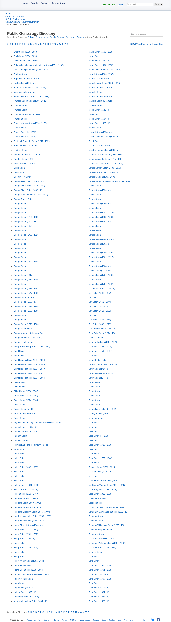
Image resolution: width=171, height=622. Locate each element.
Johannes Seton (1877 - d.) (101, 538)
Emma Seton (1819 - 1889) (26, 61)
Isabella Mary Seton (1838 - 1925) (104, 83)
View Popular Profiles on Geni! (147, 44)
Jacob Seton (94, 141)
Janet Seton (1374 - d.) (99, 378)
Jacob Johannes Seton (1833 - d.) (104, 150)
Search (158, 4)
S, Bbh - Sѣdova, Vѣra (15, 19)
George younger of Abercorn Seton (29, 333)
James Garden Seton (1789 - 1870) (105, 168)
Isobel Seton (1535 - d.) (99, 123)
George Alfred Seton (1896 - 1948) (29, 181)
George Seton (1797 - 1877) (26, 221)
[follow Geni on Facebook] (157, 620)
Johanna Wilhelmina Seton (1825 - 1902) (107, 525)
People (34, 3)
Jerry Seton (94, 476)
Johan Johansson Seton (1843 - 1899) (106, 507)
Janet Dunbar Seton (98, 360)
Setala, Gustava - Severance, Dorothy (22, 22)
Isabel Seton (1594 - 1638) (101, 65)
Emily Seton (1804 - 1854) (25, 56)
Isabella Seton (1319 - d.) (100, 87)
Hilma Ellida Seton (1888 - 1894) (28, 570)
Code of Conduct (108, 620)
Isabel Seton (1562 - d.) (99, 61)
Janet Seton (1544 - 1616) (101, 373)
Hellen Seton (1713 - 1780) (26, 494)
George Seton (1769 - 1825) (26, 235)
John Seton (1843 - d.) (99, 597)
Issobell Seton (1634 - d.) (100, 132)
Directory (38, 620)
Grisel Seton (19, 405)
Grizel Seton (19, 418)
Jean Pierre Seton (97, 418)
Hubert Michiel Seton (23, 579)
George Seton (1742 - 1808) (26, 262)
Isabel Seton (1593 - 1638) (101, 52)
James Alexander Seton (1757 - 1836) (106, 159)
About (29, 620)
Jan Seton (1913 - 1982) (100, 311)
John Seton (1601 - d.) (99, 592)
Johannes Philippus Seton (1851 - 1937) (107, 543)
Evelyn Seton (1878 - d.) (25, 83)
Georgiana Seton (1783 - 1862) (28, 338)
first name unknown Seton (25, 92)
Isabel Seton (94, 56)
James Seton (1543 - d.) (100, 221)
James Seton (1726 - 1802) (101, 284)
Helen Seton (19, 454)
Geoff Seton (19, 172)
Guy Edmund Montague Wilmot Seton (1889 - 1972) (37, 422)
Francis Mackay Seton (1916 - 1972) (30, 123)
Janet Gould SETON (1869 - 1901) (104, 364)
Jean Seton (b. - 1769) (99, 436)
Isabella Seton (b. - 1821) (100, 101)
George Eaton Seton (23, 329)
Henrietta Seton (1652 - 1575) (27, 507)
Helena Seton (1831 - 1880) (26, 485)
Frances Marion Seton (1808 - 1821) (30, 101)
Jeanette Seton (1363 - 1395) (102, 467)
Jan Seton (93, 297)
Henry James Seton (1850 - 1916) (29, 521)
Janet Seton (94, 382)
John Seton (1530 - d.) (99, 601)
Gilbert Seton (20, 382)
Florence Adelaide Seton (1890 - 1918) (31, 96)
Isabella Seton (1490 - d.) (100, 96)
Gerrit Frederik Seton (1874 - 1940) (29, 369)
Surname (47, 620)
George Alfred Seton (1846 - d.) (28, 190)
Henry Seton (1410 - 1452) (26, 530)
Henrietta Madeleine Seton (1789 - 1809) (32, 516)
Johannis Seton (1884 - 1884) (102, 547)
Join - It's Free (108, 5)
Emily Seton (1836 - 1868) (25, 52)
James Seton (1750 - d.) (100, 204)
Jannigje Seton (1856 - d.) (100, 413)
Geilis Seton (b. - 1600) (24, 163)
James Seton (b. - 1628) (100, 271)
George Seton (20, 204)
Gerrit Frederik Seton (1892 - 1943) (29, 364)
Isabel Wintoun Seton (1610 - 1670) (105, 70)
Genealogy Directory (14, 16)
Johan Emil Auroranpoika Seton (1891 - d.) (108, 512)
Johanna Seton (96, 516)
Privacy (65, 620)
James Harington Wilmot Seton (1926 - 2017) (109, 181)
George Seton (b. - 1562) (25, 297)
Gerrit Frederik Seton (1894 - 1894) (29, 378)
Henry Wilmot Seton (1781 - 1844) (29, 561)
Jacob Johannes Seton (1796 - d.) (104, 137)
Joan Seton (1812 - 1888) (100, 494)
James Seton (95, 186)
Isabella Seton (95, 92)
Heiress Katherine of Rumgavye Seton (31, 445)
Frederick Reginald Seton (25, 145)
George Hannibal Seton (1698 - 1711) (31, 195)
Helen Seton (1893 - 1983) (26, 467)
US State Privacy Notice (80, 620)
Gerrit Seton (19, 351)
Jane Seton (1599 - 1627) (100, 351)
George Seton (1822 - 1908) (26, 306)
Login (120, 5)
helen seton (19, 449)
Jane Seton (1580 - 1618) (100, 346)
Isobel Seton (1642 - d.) (99, 110)
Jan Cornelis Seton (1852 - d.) (102, 329)
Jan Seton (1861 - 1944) (100, 302)
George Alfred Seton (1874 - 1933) (29, 186)
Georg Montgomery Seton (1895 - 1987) (32, 346)
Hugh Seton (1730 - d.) (24, 588)
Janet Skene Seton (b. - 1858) (102, 409)
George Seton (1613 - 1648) (26, 288)
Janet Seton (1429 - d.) (99, 369)
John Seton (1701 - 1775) (100, 570)
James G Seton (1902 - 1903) (102, 177)
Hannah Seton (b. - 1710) (25, 431)
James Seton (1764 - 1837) (101, 239)
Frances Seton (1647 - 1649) (27, 114)
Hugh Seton (19, 583)
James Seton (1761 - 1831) (101, 275)
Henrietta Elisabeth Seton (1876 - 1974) (32, 512)
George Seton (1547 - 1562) (26, 293)
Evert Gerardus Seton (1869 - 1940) (30, 87)
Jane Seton (94, 355)
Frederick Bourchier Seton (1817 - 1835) (32, 141)
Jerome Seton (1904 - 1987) (101, 471)
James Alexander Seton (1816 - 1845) (106, 154)
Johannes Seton (96, 534)
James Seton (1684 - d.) (100, 266)
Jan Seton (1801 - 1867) (100, 293)
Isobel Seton (94, 114)
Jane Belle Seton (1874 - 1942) (103, 333)
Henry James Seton (23, 565)
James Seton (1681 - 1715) (101, 257)
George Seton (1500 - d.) (25, 302)
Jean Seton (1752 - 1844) (100, 458)
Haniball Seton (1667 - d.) (25, 427)
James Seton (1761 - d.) (100, 244)
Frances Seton (20, 105)
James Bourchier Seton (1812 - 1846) (106, 163)
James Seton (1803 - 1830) (101, 217)
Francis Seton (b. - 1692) (25, 132)
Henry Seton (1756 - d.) (24, 538)
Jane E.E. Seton (96, 338)
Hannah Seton (20, 436)
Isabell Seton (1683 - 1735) (101, 74)
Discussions (58, 3)
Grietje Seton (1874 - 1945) (26, 400)
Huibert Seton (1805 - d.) (25, 592)
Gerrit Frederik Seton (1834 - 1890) (29, 360)
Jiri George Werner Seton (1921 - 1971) (107, 485)
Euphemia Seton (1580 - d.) (26, 78)
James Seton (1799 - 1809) (101, 253)
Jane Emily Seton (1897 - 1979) (103, 342)
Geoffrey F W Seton (22, 177)
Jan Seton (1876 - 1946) (100, 306)
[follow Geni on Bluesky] (152, 620)
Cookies (95, 620)
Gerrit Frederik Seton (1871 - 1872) (29, 373)
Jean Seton (94, 422)
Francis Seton (20, 128)
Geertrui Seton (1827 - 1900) (27, 154)
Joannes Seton (96, 503)
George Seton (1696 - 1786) (26, 311)
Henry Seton (19, 543)
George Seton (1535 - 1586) (26, 279)
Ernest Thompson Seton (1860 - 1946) (31, 70)
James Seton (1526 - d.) (100, 190)
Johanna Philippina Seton (100, 530)
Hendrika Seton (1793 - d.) (26, 498)
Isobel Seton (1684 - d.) (99, 119)
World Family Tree (131, 620)
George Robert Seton (23, 199)
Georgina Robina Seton (24, 342)
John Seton (94, 556)
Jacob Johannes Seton (99, 145)
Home (25, 3)
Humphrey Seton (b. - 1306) (26, 597)
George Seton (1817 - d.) (25, 275)
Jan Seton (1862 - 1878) (100, 324)
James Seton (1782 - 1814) (101, 212)
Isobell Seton (95, 128)
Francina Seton (21, 119)
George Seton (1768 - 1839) (26, 217)
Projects (45, 3)
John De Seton (95, 552)
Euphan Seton (20, 74)
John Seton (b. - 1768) (99, 574)
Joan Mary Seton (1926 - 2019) (103, 489)
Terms (56, 620)
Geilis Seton (19, 168)
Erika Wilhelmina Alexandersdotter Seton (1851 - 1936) (39, 65)
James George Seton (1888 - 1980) (105, 172)
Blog (119, 620)
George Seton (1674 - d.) (25, 226)
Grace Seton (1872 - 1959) (26, 396)
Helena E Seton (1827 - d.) (26, 489)
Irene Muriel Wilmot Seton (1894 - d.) (30, 601)
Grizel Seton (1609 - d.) (24, 413)
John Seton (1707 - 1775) (100, 579)
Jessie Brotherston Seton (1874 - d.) (105, 480)
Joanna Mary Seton (98, 498)
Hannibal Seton (21, 440)
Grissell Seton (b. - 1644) (25, 409)
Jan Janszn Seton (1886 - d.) (102, 288)
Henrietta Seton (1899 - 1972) (27, 503)
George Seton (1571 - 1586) (26, 324)
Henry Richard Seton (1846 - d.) (28, 525)
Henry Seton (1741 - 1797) (26, 534)
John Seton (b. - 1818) (99, 588)
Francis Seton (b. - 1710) (25, 137)
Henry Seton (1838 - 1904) (26, 547)
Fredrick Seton (20, 150)
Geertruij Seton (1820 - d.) (25, 159)
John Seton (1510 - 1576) (100, 565)
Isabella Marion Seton (99, 78)
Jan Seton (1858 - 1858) (100, 320)
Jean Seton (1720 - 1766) (100, 445)
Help (143, 620)
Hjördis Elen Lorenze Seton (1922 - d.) (31, 574)
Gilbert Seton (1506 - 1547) (26, 391)
